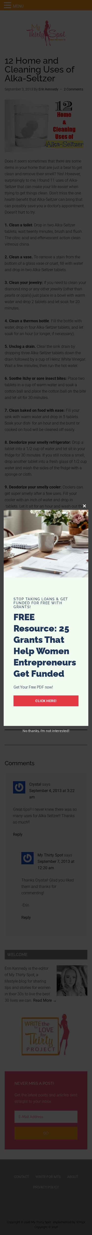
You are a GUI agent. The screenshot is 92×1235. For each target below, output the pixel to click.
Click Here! (46, 701)
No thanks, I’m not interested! (46, 730)
